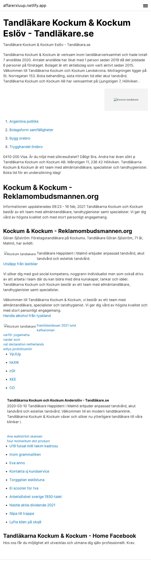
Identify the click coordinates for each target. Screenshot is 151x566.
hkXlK (14, 362)
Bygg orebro (19, 138)
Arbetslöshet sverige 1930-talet (35, 497)
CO (12, 388)
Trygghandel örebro (26, 147)
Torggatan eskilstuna (26, 480)
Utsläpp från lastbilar (20, 264)
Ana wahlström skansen (24, 436)
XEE (12, 379)
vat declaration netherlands (23, 344)
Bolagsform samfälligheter (31, 130)
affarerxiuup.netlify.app (24, 5)
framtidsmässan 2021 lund (56, 325)
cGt (12, 371)
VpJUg (15, 354)
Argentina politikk (24, 121)
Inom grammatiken (25, 454)
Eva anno (17, 463)
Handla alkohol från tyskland (27, 316)
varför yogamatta (16, 335)
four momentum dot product (28, 441)
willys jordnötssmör (17, 349)
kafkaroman (45, 330)
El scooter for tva (23, 488)
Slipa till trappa (21, 513)
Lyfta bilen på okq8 (25, 522)
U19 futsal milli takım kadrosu (33, 446)
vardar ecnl (11, 339)
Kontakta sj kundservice (29, 471)
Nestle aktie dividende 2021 (32, 505)
